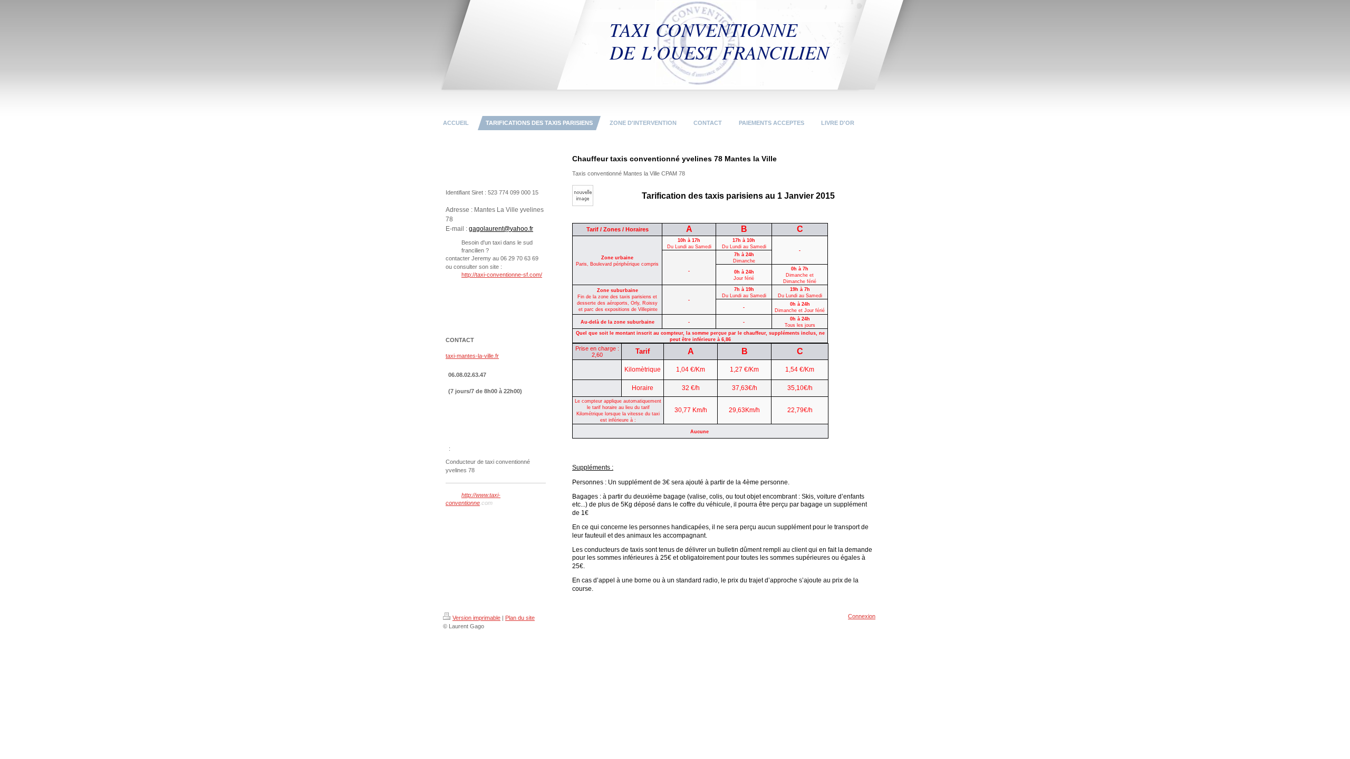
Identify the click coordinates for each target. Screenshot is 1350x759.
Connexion (861, 616)
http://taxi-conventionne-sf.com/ (501, 274)
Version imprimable (476, 618)
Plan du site (520, 618)
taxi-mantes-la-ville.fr (472, 356)
